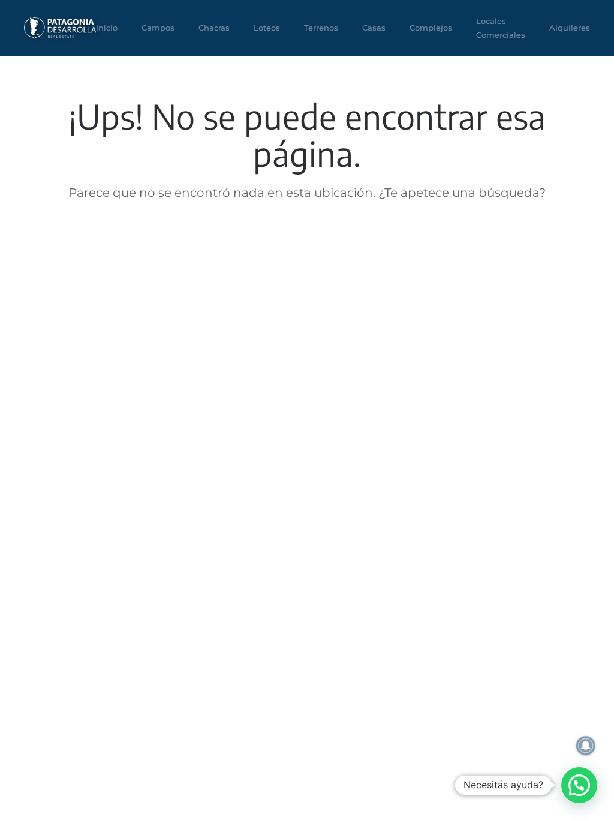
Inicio (107, 27)
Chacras (214, 27)
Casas (374, 27)
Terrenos (321, 27)
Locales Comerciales (500, 28)
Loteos (267, 27)
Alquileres (569, 27)
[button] (579, 785)
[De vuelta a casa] (60, 28)
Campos (158, 27)
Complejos (431, 27)
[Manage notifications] (585, 745)
